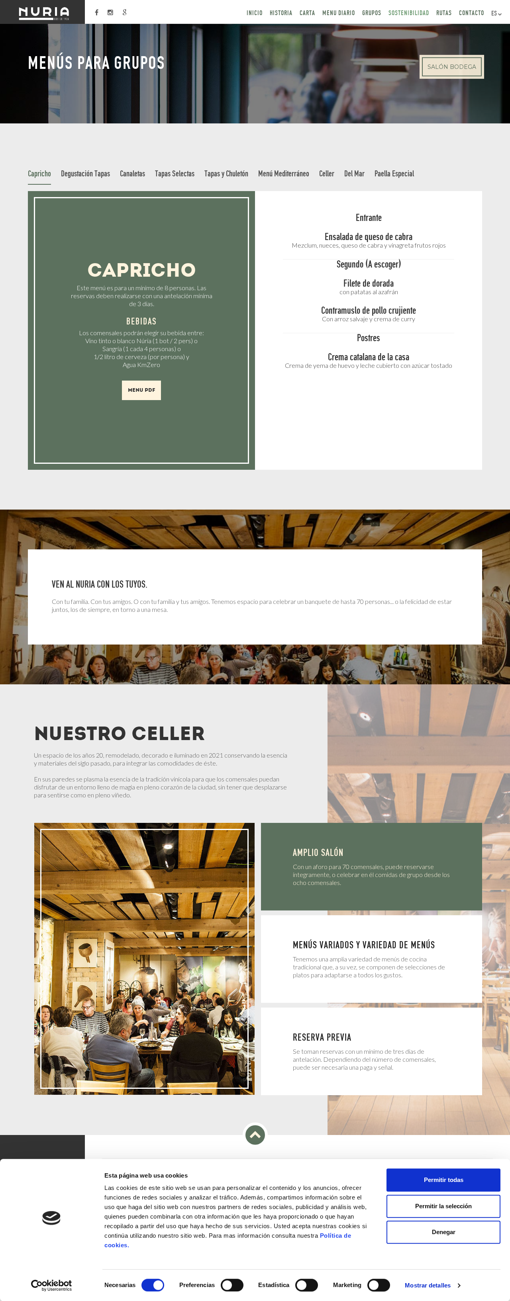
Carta (307, 13)
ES (494, 13)
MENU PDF (141, 390)
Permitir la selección (443, 1206)
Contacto (471, 13)
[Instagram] (110, 12)
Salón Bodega (452, 66)
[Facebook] (96, 12)
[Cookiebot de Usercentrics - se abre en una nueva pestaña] (51, 1285)
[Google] (124, 12)
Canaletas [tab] (132, 173)
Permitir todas (443, 1179)
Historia (281, 13)
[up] (255, 1135)
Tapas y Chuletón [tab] (226, 173)
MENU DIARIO (338, 13)
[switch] (232, 1285)
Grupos (371, 13)
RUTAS (444, 13)
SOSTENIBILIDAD (408, 13)
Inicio (255, 13)
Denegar (443, 1232)
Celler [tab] (326, 173)
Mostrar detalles (428, 1285)
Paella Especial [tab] (394, 173)
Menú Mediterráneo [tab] (283, 173)
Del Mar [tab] (354, 173)
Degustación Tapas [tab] (85, 173)
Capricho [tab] (39, 173)
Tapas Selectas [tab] (174, 173)
